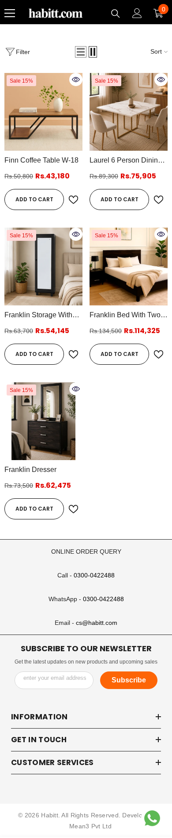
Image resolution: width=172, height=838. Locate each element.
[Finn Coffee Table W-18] (43, 112)
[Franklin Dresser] (43, 421)
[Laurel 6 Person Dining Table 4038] (129, 112)
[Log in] (137, 13)
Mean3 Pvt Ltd (90, 826)
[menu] (9, 13)
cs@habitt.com (96, 622)
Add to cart (34, 199)
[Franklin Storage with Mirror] (43, 266)
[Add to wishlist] (73, 200)
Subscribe (129, 680)
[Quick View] (75, 79)
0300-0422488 (94, 575)
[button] (80, 52)
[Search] (115, 13)
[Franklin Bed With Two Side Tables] (129, 266)
